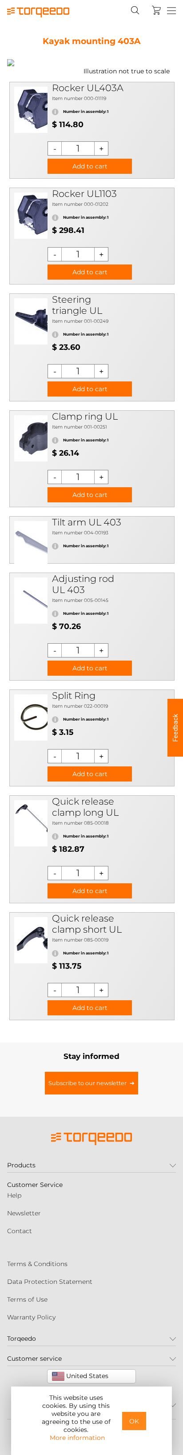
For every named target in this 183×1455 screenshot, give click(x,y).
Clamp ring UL (85, 416)
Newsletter (24, 1213)
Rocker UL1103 (84, 193)
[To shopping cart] (156, 10)
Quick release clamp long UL (85, 807)
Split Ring (73, 695)
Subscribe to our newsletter (87, 1083)
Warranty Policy (31, 1317)
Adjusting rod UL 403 (83, 584)
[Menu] (171, 11)
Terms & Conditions (37, 1264)
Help (14, 1195)
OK (134, 1421)
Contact (19, 1231)
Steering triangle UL (77, 305)
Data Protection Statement (49, 1282)
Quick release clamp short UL (87, 924)
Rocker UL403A (87, 87)
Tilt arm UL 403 (86, 522)
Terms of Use (27, 1299)
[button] (175, 728)
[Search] (135, 10)
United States (86, 1376)
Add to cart (89, 166)
